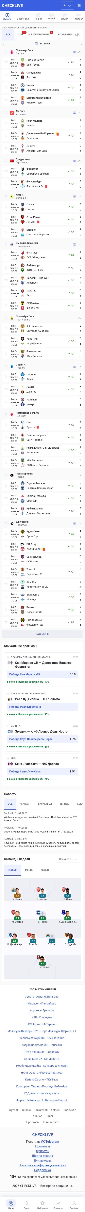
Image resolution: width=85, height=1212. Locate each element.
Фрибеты (42, 1151)
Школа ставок (42, 1156)
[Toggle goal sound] (77, 34)
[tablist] (37, 34)
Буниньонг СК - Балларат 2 (41, 1058)
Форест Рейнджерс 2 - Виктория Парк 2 (41, 1100)
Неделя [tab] (12, 870)
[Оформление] (79, 5)
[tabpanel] (42, 342)
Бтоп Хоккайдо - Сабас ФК (42, 1051)
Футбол (14, 1109)
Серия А (21, 364)
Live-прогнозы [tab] (41, 33)
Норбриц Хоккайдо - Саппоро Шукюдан (41, 1065)
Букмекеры (42, 1160)
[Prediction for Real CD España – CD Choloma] (42, 704)
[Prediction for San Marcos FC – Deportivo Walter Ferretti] (42, 670)
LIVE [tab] (21, 33)
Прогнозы (32, 1122)
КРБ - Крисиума (42, 1017)
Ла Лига (20, 111)
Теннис (26, 1109)
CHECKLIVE (12, 5)
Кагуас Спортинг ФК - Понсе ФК (42, 1045)
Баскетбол (41, 1109)
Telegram (52, 1141)
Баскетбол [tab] (45, 803)
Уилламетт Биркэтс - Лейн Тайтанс (41, 1038)
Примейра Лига (25, 316)
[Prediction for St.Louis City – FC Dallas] (42, 769)
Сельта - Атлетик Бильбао (42, 996)
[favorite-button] (6, 52)
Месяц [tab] (29, 870)
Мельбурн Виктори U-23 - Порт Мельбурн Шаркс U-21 (42, 1031)
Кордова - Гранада (42, 1010)
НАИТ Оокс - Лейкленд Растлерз (41, 1072)
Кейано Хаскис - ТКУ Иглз (41, 1079)
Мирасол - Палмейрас (42, 1003)
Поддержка (42, 1170)
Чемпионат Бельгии (27, 412)
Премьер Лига (24, 473)
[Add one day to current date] (3, 43)
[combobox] (67, 5)
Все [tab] (8, 34)
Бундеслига (23, 159)
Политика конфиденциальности (42, 1165)
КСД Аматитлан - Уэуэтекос (42, 1093)
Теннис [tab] (64, 803)
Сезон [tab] (45, 870)
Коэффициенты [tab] (68, 34)
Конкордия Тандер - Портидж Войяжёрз (41, 1086)
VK (43, 1141)
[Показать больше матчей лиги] (74, 52)
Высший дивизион (27, 242)
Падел (49, 1116)
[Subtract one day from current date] (81, 43)
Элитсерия (22, 521)
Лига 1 (19, 194)
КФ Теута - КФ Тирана (42, 1024)
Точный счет (50, 1122)
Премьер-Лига (24, 50)
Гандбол (36, 1116)
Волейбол (69, 1109)
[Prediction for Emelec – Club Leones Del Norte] (42, 736)
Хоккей (55, 1109)
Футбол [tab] (25, 803)
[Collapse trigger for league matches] (79, 52)
